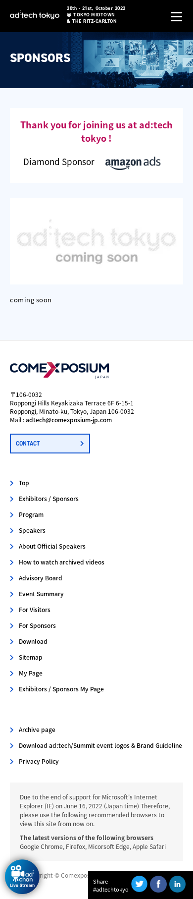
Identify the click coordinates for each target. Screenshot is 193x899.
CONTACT (28, 444)
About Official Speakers (52, 546)
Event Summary (41, 593)
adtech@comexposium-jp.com (69, 419)
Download (33, 641)
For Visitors (34, 609)
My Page (31, 673)
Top (24, 482)
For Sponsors (37, 625)
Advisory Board (40, 577)
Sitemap (31, 657)
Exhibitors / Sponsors (49, 498)
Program (31, 514)
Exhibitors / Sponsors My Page (61, 688)
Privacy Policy (39, 761)
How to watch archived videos (61, 562)
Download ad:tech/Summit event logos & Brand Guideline (100, 745)
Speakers (32, 530)
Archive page (37, 729)
